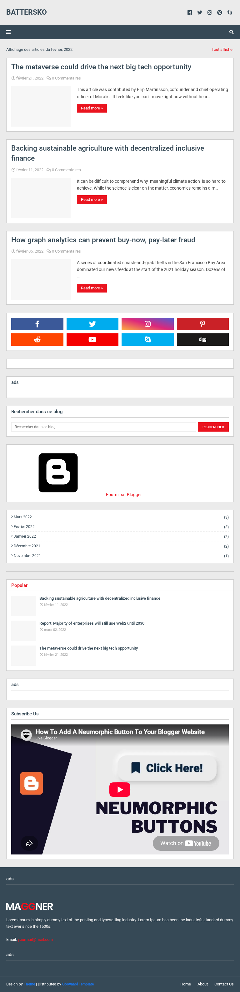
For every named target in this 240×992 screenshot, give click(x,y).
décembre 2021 (121, 546)
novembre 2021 (121, 556)
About (203, 984)
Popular (19, 585)
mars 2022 (121, 517)
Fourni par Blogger (123, 494)
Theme (29, 984)
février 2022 (121, 527)
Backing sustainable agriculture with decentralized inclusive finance (107, 153)
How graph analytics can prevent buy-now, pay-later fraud (103, 240)
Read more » (92, 108)
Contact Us (224, 984)
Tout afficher (223, 49)
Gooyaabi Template (78, 984)
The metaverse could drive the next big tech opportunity (101, 67)
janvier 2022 (121, 536)
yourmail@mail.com (35, 939)
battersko (26, 12)
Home (185, 984)
